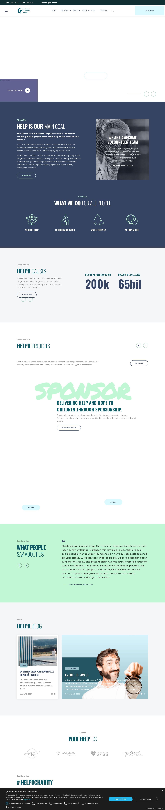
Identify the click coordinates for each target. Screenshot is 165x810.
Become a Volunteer (123, 165)
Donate (113, 502)
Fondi (84, 10)
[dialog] (82, 799)
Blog (93, 10)
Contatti (103, 10)
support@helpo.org (49, 2)
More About (26, 175)
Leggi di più (27, 799)
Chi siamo (64, 10)
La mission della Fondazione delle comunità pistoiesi (37, 673)
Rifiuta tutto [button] (145, 799)
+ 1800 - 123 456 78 (11, 2)
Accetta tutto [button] (120, 799)
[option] (82, 59)
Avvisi (75, 10)
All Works (139, 363)
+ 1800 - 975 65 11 (27, 2)
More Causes (27, 294)
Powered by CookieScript (155, 809)
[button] (113, 10)
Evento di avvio (76, 674)
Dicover (95, 76)
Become (31, 507)
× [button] (162, 790)
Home (54, 10)
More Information (69, 427)
